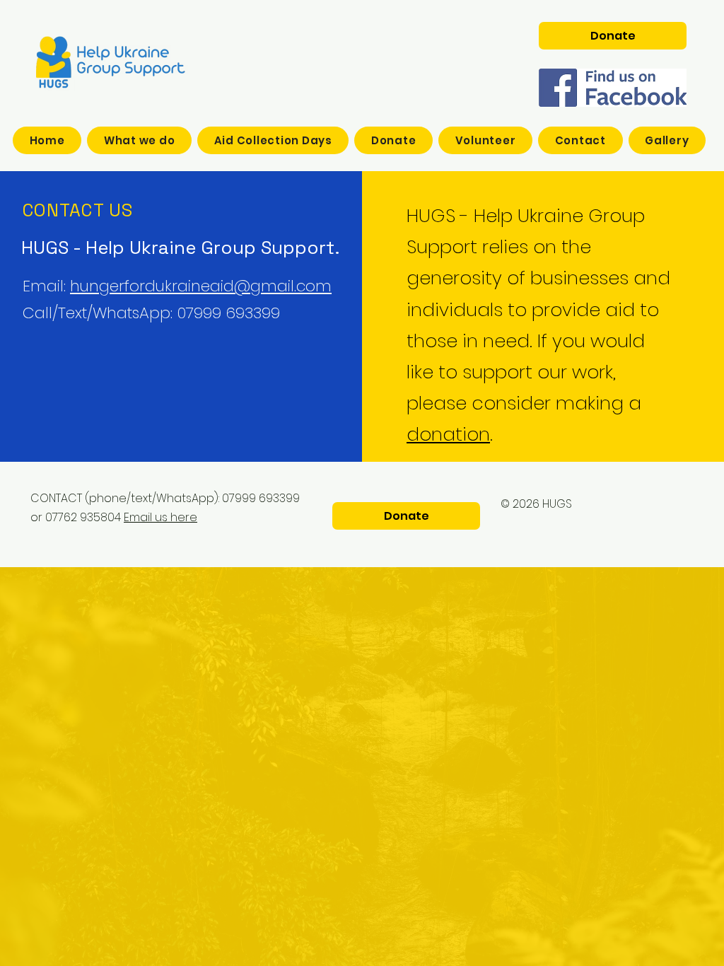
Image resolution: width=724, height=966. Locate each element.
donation (448, 434)
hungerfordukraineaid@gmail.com (201, 286)
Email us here (160, 517)
